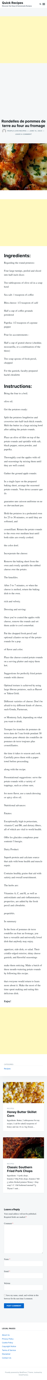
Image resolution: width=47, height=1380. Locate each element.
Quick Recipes (12, 3)
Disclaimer (6, 1354)
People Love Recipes (16, 131)
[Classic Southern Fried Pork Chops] (23, 1147)
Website (7, 1283)
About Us (6, 1335)
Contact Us (6, 1358)
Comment (8, 1223)
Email (7, 1271)
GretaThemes (23, 1375)
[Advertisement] (23, 39)
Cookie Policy (7, 1343)
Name (7, 1259)
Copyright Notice (9, 1346)
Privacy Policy (8, 1339)
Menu (43, 4)
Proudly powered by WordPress (16, 1372)
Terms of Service (9, 1350)
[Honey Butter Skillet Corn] (23, 1092)
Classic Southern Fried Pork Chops (19, 1169)
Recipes (7, 1069)
